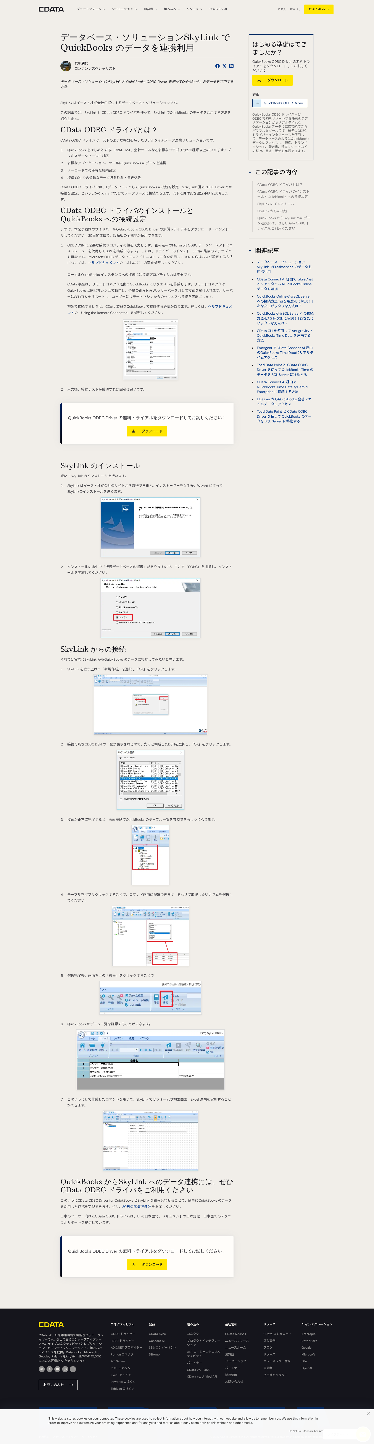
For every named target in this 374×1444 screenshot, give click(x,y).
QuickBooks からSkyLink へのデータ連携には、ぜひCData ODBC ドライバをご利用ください (283, 223)
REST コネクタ (121, 1368)
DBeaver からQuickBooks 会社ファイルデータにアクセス (284, 401)
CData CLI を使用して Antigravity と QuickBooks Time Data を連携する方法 (285, 335)
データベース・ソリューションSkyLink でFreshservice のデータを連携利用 (284, 267)
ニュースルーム (235, 1347)
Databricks (309, 1341)
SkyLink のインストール (275, 204)
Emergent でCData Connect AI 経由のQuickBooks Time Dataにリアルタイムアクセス (285, 353)
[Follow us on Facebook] (217, 66)
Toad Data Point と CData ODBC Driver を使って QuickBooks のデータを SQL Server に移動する (284, 416)
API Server (118, 1361)
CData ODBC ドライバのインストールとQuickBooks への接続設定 (283, 194)
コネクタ (193, 1334)
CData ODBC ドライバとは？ (280, 184)
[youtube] (57, 1369)
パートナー (194, 1363)
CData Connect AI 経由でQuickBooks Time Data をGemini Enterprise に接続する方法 (282, 387)
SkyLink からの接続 (272, 211)
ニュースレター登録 (276, 1361)
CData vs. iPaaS (198, 1370)
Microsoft (308, 1354)
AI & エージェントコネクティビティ (204, 1354)
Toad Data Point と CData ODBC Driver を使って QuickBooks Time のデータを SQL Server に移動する (285, 370)
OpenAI (306, 1368)
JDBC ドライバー (123, 1341)
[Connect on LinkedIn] (231, 66)
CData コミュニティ (277, 1334)
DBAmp (154, 1354)
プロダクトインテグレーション (203, 1343)
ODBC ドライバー (123, 1334)
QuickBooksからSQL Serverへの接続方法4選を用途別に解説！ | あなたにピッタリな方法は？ (285, 318)
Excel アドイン (121, 1375)
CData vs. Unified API (202, 1376)
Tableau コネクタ (123, 1389)
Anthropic (308, 1334)
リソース (269, 1354)
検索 (292, 9)
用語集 (267, 1368)
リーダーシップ (235, 1361)
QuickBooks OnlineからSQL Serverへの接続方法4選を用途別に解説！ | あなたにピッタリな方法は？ (285, 301)
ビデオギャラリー (275, 1375)
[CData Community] (73, 1369)
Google (306, 1347)
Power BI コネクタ (123, 1382)
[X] (50, 1369)
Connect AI (156, 1341)
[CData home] (54, 9)
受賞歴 (229, 1354)
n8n (304, 1361)
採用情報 (231, 1375)
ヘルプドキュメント (103, 263)
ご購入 (282, 9)
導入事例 (269, 1341)
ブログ (267, 1347)
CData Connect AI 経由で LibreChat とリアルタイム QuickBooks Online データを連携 (285, 284)
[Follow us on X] (224, 66)
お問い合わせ (317, 9)
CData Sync (157, 1334)
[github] (65, 1369)
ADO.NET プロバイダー (126, 1347)
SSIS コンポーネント (163, 1347)
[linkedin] (42, 1369)
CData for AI (218, 9)
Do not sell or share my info (306, 1431)
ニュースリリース (237, 1341)
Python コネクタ (122, 1354)
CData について (236, 1334)
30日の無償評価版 (136, 1206)
